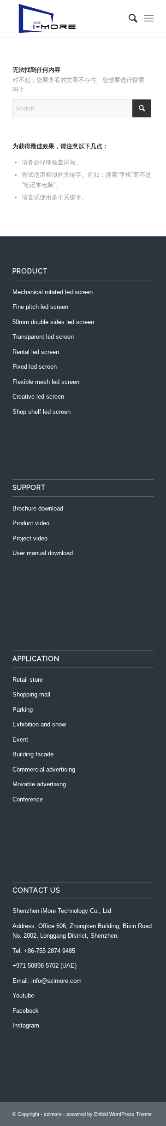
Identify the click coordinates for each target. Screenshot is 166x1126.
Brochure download (37, 508)
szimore (53, 1114)
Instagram (25, 1025)
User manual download (42, 553)
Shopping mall (31, 694)
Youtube (23, 995)
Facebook (25, 1010)
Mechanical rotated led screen (52, 292)
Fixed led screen (34, 366)
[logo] (68, 18)
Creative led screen (38, 396)
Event (20, 739)
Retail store (27, 679)
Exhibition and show (39, 724)
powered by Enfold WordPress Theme (109, 1114)
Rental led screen (35, 351)
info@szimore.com (56, 980)
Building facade (32, 754)
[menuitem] (128, 18)
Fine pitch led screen (40, 306)
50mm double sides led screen (53, 322)
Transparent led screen (43, 336)
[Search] (128, 18)
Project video (29, 538)
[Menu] (149, 18)
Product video (30, 523)
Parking (22, 709)
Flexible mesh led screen (45, 381)
